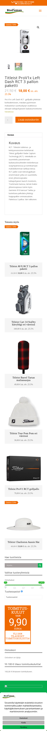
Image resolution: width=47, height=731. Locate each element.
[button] (38, 27)
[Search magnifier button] (40, 565)
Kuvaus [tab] (10, 135)
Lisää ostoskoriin (28, 119)
